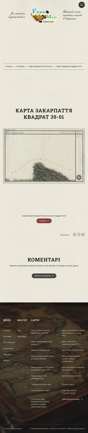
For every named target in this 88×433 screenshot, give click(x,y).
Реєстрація (21, 336)
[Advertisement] (44, 44)
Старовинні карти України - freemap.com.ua (45, 428)
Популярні (20, 66)
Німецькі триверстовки (40, 350)
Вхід (19, 330)
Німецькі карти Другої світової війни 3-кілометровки (71, 358)
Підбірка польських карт (41, 384)
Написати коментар (42, 276)
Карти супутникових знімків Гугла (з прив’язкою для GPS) (73, 333)
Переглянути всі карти (71, 399)
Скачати (42, 221)
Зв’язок (6, 360)
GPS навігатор (9, 342)
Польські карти (68, 384)
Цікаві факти (8, 348)
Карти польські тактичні (71, 376)
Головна (8, 66)
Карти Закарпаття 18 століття (40, 66)
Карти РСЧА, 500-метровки (72, 350)
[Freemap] (44, 15)
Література (7, 354)
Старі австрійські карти (40, 390)
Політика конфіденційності (12, 428)
